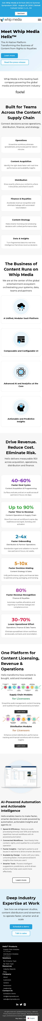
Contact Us (8, 991)
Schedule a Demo (9, 993)
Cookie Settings (21, 1013)
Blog (5, 972)
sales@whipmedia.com (11, 999)
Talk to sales (21, 933)
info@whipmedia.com (11, 996)
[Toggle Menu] (39, 20)
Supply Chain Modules (11, 950)
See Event (21, 13)
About (5, 977)
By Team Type (8, 964)
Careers (6, 983)
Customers (7, 980)
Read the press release (14, 62)
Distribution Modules (10, 955)
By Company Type (9, 961)
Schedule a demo (21, 927)
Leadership (7, 988)
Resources (7, 966)
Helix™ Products (10, 946)
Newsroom (7, 985)
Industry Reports (9, 969)
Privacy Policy (26, 1011)
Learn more (9, 56)
